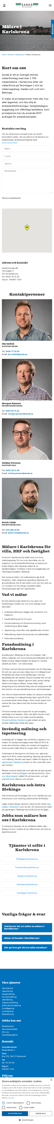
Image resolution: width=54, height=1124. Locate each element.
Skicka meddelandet (11, 198)
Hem (4, 55)
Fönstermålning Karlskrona (27, 867)
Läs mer (11, 1098)
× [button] (51, 1080)
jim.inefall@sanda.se (17, 354)
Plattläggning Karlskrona (27, 859)
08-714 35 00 (8, 1062)
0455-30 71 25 (12, 411)
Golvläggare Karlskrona (27, 893)
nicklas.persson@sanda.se (20, 473)
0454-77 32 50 (12, 351)
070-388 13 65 (12, 530)
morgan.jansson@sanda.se (20, 414)
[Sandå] (27, 5)
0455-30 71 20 (12, 470)
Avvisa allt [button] (41, 1113)
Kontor (11, 55)
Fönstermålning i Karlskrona (15, 720)
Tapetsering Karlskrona (27, 876)
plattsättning (8, 779)
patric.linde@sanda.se (18, 533)
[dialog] (27, 1100)
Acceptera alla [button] (15, 1113)
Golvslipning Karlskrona (27, 884)
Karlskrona (20, 55)
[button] (27, 1120)
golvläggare (22, 773)
